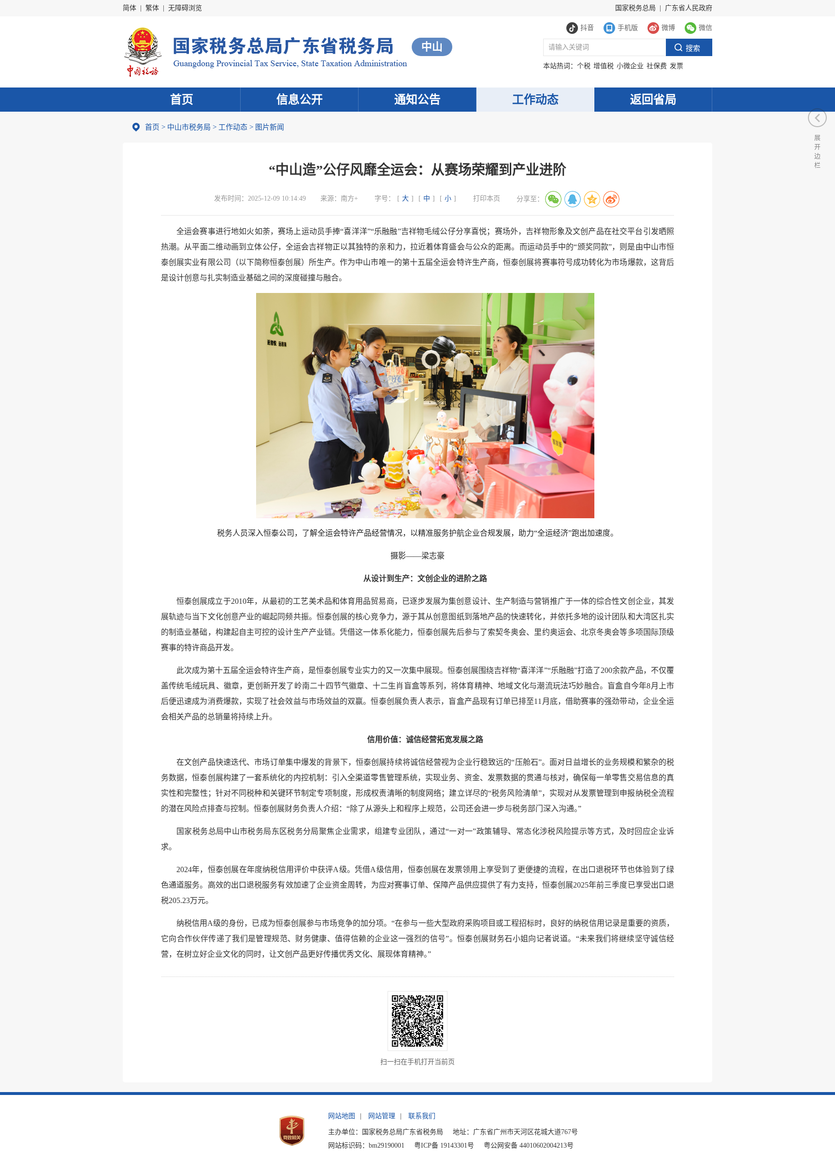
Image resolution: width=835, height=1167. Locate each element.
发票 (676, 66)
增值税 (603, 66)
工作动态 (535, 99)
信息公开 (299, 99)
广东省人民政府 (688, 8)
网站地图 (341, 1116)
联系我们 (421, 1116)
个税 (583, 66)
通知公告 (417, 99)
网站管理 (381, 1116)
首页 (181, 99)
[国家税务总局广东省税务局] (265, 51)
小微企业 (630, 66)
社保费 (657, 66)
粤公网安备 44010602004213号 (529, 1145)
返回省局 (653, 99)
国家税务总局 (635, 8)
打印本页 (486, 198)
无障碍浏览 (185, 8)
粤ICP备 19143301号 (444, 1145)
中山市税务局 (189, 127)
